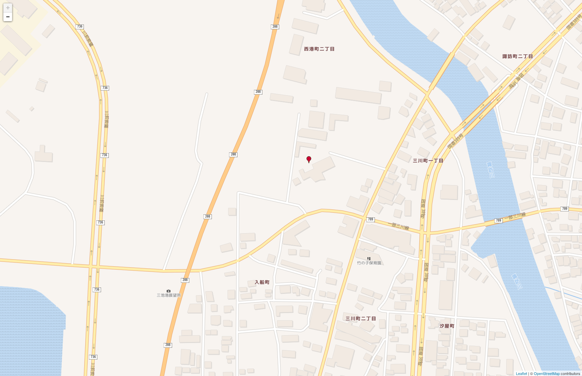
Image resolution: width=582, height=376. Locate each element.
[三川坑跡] (309, 159)
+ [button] (8, 7)
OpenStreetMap (547, 373)
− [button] (8, 16)
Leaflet (521, 373)
